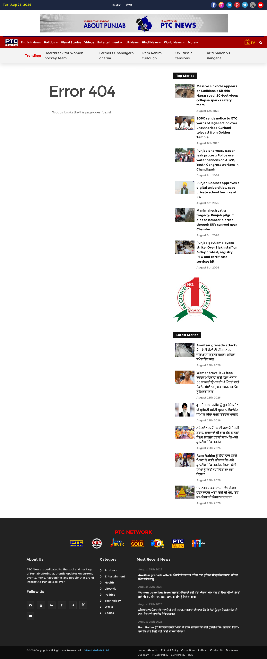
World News (173, 42)
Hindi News (150, 42)
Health (109, 582)
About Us (152, 650)
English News (31, 42)
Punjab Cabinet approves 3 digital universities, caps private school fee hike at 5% (217, 190)
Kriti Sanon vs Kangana (218, 55)
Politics (50, 42)
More (192, 42)
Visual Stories (71, 42)
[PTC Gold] (137, 543)
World (109, 607)
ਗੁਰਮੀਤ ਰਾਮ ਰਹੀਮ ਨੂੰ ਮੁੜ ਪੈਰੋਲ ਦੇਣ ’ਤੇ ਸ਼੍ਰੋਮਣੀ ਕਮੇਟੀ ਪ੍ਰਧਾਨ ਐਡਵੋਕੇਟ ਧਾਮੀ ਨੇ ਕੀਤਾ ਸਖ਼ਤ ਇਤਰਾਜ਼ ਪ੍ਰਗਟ (217, 409)
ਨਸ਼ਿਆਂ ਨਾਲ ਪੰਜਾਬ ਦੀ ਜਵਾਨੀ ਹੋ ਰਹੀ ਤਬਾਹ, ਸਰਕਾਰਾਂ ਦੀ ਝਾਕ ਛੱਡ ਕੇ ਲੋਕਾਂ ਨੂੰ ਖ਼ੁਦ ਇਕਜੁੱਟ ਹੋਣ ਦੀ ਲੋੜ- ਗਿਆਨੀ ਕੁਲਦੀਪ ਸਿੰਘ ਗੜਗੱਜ (217, 435)
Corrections (188, 650)
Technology (113, 600)
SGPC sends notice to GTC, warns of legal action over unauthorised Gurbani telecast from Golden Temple (217, 128)
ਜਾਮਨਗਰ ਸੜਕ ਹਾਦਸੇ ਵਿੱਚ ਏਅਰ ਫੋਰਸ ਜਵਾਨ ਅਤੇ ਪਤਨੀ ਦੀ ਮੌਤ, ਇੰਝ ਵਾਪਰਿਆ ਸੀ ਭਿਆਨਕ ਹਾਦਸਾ (217, 492)
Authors (202, 650)
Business (111, 570)
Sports (109, 613)
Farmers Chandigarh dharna (116, 55)
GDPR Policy (178, 654)
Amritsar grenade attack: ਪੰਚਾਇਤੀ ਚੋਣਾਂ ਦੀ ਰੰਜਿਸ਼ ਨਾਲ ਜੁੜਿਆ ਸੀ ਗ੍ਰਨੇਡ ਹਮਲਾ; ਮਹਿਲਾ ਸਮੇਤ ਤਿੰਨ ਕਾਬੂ (216, 352)
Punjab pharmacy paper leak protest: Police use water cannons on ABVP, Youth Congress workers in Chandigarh (217, 160)
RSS (190, 654)
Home (141, 650)
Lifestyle (110, 588)
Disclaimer (232, 650)
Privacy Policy (160, 654)
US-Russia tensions (184, 55)
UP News (132, 42)
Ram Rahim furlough (152, 55)
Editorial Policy (169, 650)
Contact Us (216, 650)
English (116, 5)
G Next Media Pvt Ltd (96, 650)
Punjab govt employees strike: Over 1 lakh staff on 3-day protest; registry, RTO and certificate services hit (216, 252)
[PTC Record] (97, 543)
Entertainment (108, 42)
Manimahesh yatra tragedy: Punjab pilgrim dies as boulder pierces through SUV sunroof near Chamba (216, 220)
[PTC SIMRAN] (178, 543)
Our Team (143, 654)
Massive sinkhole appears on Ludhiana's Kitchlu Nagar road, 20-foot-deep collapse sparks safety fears (217, 95)
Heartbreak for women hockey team (64, 55)
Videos (89, 42)
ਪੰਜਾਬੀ (129, 5)
